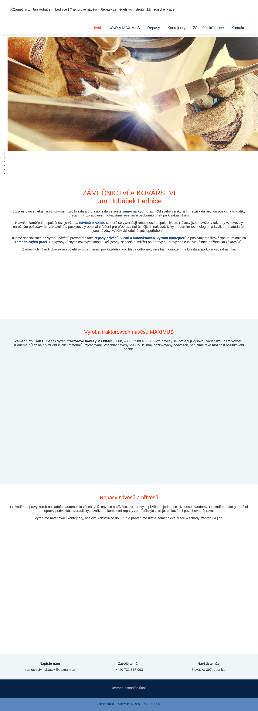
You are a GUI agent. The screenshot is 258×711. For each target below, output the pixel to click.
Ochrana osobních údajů (129, 688)
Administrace (105, 703)
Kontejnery (176, 28)
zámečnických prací (138, 211)
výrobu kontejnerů (171, 238)
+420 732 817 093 (129, 667)
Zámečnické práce (208, 28)
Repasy (153, 28)
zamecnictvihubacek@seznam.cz (50, 667)
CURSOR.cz (152, 703)
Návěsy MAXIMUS (124, 28)
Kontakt (237, 28)
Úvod (96, 28)
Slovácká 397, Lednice (208, 667)
